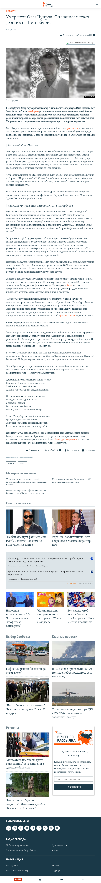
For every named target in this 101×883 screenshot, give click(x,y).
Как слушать (12, 866)
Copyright (56, 871)
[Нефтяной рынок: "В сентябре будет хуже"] (27, 653)
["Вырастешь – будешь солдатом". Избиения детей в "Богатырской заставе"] (27, 785)
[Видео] (61, 879)
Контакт (55, 850)
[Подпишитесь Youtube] (26, 828)
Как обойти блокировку (17, 871)
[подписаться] (57, 828)
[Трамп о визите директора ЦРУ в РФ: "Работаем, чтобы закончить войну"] (73, 694)
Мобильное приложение (17, 845)
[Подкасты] (51, 828)
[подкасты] (40, 879)
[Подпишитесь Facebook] (14, 828)
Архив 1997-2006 (59, 845)
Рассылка (56, 866)
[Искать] (83, 879)
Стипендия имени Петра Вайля (21, 850)
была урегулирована (66, 439)
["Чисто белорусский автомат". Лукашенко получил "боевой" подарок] (27, 690)
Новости (11, 11)
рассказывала (67, 315)
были (69, 285)
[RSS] (45, 828)
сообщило (33, 111)
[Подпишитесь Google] (8, 828)
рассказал (72, 128)
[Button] (66, 35)
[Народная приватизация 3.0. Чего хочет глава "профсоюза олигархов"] (20, 599)
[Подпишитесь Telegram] (32, 828)
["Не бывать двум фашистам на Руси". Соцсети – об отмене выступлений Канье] (27, 522)
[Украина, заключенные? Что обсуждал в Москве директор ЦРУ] (73, 522)
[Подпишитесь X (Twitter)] (20, 828)
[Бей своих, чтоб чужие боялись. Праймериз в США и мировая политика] (81, 599)
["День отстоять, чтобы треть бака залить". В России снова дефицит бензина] (27, 744)
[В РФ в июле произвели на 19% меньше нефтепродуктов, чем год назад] (73, 653)
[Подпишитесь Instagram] (38, 828)
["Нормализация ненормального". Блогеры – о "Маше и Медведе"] (50, 599)
